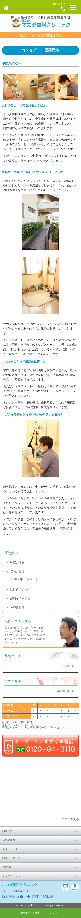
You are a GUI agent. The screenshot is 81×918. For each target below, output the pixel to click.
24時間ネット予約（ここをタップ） (40, 912)
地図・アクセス (11, 858)
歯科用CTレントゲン (27, 579)
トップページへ (11, 876)
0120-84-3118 (19, 891)
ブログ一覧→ (69, 665)
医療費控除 (17, 607)
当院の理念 (17, 562)
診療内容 (7, 831)
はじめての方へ (20, 589)
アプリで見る (70, 819)
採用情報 (7, 867)
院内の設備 (17, 571)
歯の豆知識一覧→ (67, 690)
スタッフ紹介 (9, 849)
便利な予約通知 (20, 598)
